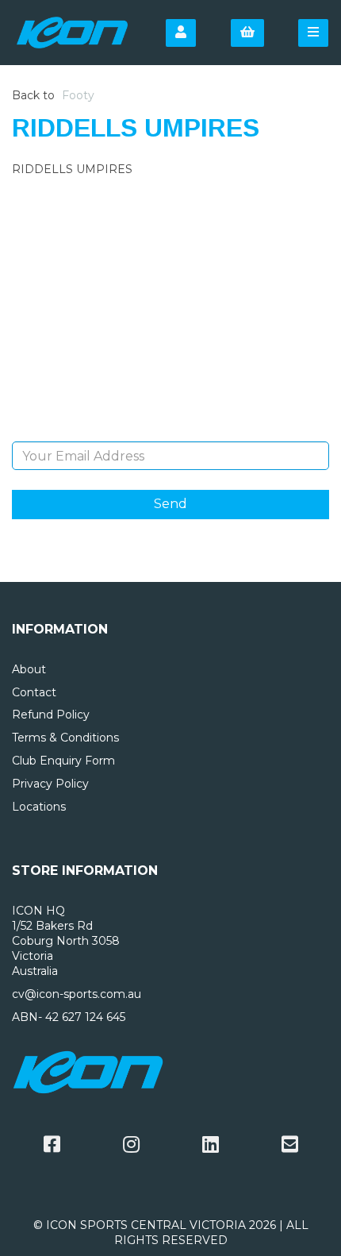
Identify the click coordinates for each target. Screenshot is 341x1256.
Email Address (170, 429)
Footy (78, 95)
